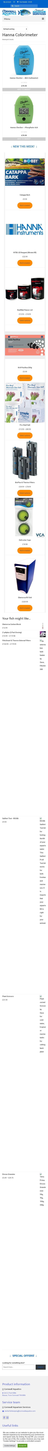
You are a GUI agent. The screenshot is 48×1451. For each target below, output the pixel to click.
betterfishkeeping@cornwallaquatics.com (20, 1411)
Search (40, 1367)
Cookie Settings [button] (9, 1446)
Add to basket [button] (24, 89)
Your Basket (25, 2)
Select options (25, 320)
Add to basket (25, 205)
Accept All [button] (22, 1446)
